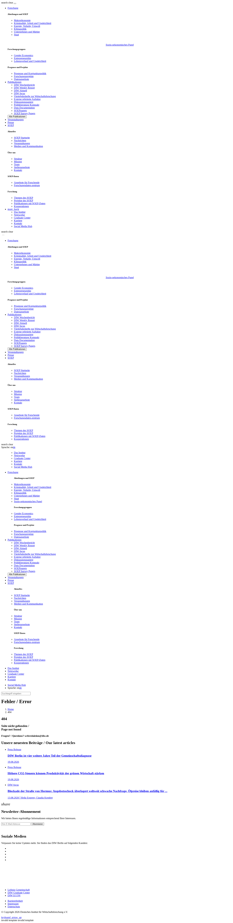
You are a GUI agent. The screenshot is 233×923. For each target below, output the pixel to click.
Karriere (18, 220)
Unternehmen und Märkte (27, 31)
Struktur (18, 158)
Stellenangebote (22, 167)
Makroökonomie (22, 20)
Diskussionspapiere (23, 102)
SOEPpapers (20, 110)
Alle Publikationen (17, 116)
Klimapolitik (20, 29)
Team (16, 164)
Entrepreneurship (22, 58)
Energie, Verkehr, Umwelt (27, 26)
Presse (11, 122)
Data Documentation (24, 107)
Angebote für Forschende (26, 182)
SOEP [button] (11, 125)
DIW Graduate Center (19, 892)
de (14, 447)
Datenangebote (21, 79)
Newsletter (6, 829)
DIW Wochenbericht (24, 85)
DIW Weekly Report (24, 87)
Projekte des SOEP (23, 200)
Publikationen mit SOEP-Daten (29, 203)
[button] (7, 2)
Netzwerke (19, 215)
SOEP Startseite (22, 137)
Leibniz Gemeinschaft (19, 889)
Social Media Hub (23, 226)
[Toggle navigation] (15, 3)
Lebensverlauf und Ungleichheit (30, 61)
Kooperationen (21, 206)
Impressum (13, 903)
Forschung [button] (13, 8)
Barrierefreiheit (15, 901)
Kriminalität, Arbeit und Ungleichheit (32, 23)
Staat (16, 34)
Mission (18, 161)
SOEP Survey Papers (24, 113)
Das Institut (19, 212)
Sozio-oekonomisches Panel (120, 44)
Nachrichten (20, 140)
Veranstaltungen (16, 119)
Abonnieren (37, 824)
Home (11, 709)
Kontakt (18, 170)
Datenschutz (14, 906)
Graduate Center (22, 217)
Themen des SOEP (23, 197)
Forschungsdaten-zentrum (27, 185)
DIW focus (19, 93)
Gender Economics (23, 55)
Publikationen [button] (14, 82)
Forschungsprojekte (24, 76)
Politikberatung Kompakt (26, 105)
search (4, 2)
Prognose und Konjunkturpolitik (30, 73)
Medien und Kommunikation (28, 146)
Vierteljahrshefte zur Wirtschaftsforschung (35, 96)
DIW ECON (14, 895)
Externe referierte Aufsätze (27, 99)
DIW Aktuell (20, 90)
